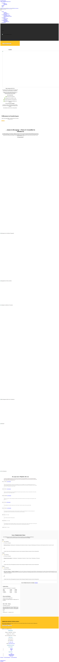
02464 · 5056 (2, 1)
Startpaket (36, 582)
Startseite (11, 648)
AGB (11, 653)
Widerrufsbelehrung (11, 654)
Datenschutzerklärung (7, 657)
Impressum (1, 657)
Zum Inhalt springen (3, 0)
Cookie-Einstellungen (14, 657)
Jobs (11, 650)
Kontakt (11, 649)
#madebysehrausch (3, 660)
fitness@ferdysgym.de (7, 1)
